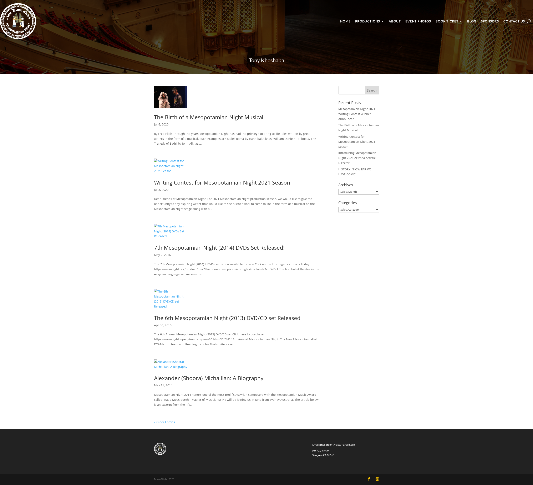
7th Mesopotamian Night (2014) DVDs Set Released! (219, 247)
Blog (471, 21)
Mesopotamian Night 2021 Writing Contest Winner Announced (356, 114)
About (395, 21)
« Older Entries (164, 422)
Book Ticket (447, 21)
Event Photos (418, 21)
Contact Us (514, 21)
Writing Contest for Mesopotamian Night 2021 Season (222, 182)
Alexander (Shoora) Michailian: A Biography (208, 378)
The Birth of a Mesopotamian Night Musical (208, 117)
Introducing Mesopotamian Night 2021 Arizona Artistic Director (357, 158)
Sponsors (490, 21)
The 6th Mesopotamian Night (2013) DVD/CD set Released (227, 318)
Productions (367, 21)
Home (345, 21)
